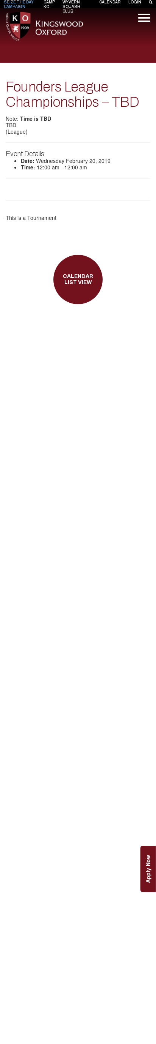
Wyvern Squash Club (71, 6)
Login (134, 2)
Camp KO (49, 4)
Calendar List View (78, 279)
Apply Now (148, 869)
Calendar (110, 2)
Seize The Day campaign (19, 4)
